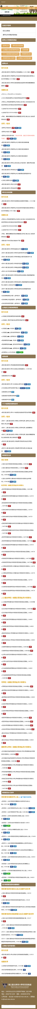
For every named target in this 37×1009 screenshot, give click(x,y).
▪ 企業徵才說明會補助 (24, 58)
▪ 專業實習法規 (26, 54)
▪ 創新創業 (25, 50)
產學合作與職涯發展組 (10, 35)
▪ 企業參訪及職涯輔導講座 (10, 50)
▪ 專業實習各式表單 (8, 58)
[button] (1, 6)
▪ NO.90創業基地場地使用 (10, 54)
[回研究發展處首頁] (16, 986)
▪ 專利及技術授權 (17, 45)
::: (2, 981)
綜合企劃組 (6, 30)
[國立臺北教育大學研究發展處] (3, 2)
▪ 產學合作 (5, 45)
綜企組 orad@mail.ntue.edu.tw (19, 996)
